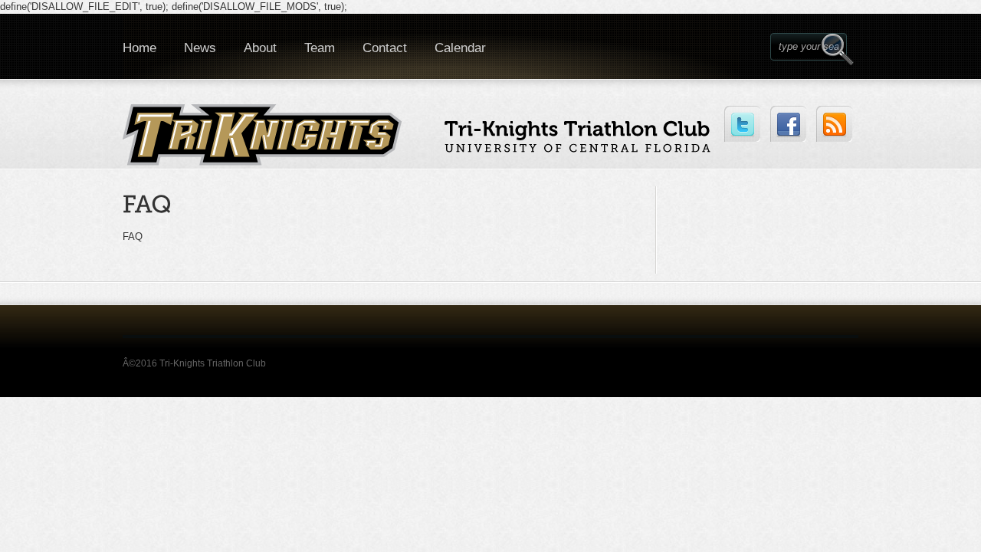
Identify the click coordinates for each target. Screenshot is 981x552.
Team (319, 48)
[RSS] (834, 124)
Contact (385, 48)
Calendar (460, 48)
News (200, 48)
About (260, 48)
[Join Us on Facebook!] (788, 124)
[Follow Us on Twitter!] (742, 124)
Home (139, 48)
